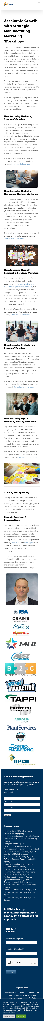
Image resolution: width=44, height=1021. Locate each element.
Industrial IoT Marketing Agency (16, 874)
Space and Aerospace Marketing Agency (20, 890)
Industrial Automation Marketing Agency (20, 851)
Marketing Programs (13, 992)
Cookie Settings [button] (9, 1016)
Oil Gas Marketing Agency (14, 834)
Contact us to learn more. (21, 164)
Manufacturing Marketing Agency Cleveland (21, 849)
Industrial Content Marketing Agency (18, 831)
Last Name (8, 807)
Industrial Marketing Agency (15, 867)
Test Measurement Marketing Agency (18, 882)
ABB (13, 543)
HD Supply (28, 543)
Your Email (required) (15, 949)
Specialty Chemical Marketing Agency (19, 869)
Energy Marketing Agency (14, 844)
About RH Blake (30, 998)
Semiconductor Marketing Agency (17, 846)
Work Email (9, 792)
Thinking (26, 995)
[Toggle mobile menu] (39, 3)
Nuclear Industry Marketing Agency (18, 877)
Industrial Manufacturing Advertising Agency (21, 836)
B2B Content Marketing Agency (16, 854)
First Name (8, 801)
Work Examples (28, 992)
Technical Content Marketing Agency (18, 857)
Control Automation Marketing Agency (19, 864)
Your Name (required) (15, 939)
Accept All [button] (21, 1016)
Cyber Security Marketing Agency (17, 880)
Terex (18, 543)
